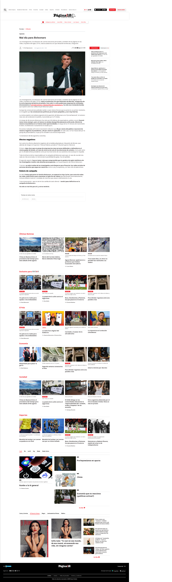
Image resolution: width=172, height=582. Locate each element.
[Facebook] (10, 570)
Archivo (49, 575)
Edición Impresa (12, 9)
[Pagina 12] (64, 16)
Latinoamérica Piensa (53, 513)
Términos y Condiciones (76, 575)
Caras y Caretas (23, 513)
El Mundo (57, 9)
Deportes (52, 9)
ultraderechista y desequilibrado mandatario (47, 105)
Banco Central (68, 22)
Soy (34, 451)
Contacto (55, 575)
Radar (38, 451)
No (25, 451)
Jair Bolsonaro (25, 198)
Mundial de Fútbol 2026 (22, 9)
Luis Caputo (76, 22)
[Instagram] (11, 570)
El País (30, 9)
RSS (125, 566)
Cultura (46, 9)
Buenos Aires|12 (72, 9)
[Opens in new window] (115, 571)
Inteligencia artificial (50, 22)
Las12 (29, 451)
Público (63, 513)
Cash (20, 451)
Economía (35, 9)
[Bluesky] (15, 570)
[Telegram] (18, 570)
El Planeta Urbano (35, 513)
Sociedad (41, 9)
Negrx (43, 513)
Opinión (33, 198)
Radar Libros (45, 451)
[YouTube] (17, 570)
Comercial (120, 566)
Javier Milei (59, 22)
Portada (21, 29)
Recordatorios (64, 9)
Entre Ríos (83, 22)
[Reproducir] (95, 9)
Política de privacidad (64, 575)
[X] (13, 570)
